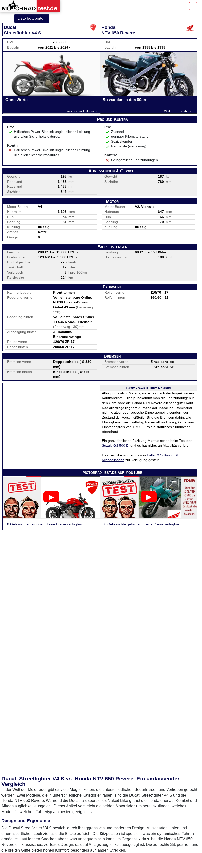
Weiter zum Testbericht (82, 111)
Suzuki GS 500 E (115, 445)
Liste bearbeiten (31, 18)
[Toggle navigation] (193, 6)
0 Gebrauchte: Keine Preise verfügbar (44, 524)
